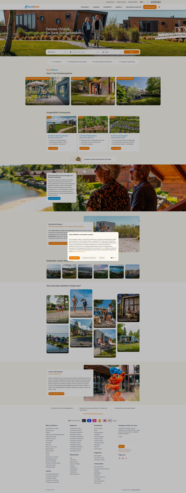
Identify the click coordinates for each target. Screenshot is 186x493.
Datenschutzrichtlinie (79, 251)
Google (103, 248)
